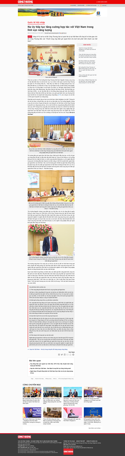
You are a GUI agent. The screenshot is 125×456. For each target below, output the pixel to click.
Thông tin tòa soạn (91, 5)
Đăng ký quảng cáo (92, 441)
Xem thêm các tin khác (94, 428)
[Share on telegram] (73, 354)
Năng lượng (48, 378)
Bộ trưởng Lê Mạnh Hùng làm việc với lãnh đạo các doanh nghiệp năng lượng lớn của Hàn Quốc (88, 81)
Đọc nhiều (73, 5)
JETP (59, 95)
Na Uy (55, 378)
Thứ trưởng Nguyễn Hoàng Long (66, 378)
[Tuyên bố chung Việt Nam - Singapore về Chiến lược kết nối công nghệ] (93, 392)
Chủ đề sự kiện (81, 5)
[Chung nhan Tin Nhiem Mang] (68, 451)
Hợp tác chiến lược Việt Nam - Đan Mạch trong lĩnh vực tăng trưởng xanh (50, 368)
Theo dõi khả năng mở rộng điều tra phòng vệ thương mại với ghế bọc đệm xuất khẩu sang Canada (87, 56)
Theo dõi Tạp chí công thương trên (52, 33)
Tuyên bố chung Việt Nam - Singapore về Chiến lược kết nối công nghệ (87, 49)
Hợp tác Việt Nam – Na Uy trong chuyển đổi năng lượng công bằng (48, 349)
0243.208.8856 (72, 444)
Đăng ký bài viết (80, 441)
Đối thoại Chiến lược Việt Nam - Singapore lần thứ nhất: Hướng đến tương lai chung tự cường (87, 62)
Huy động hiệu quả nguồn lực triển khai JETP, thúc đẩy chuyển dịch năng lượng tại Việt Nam (51, 364)
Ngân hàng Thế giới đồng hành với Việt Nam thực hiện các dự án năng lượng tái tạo (51, 372)
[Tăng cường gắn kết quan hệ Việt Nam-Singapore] (72, 413)
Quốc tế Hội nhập (36, 22)
